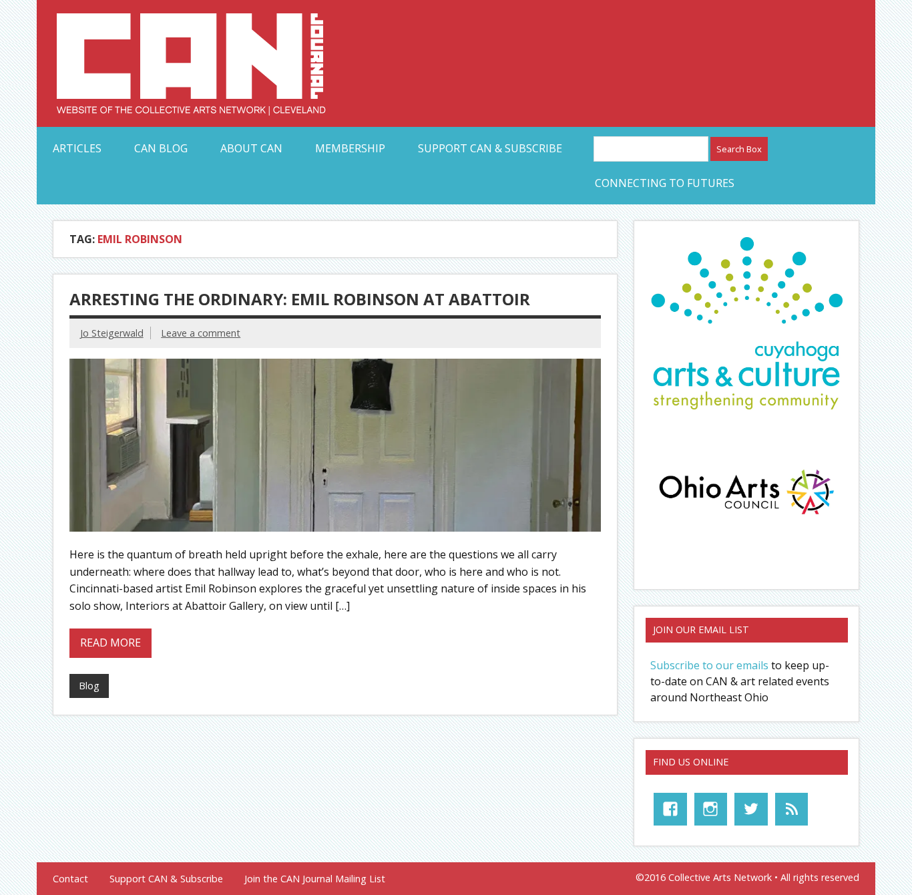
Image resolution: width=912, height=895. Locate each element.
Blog (89, 685)
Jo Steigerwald (112, 333)
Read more (110, 642)
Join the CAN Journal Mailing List (314, 879)
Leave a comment (200, 333)
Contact (70, 879)
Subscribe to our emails (709, 665)
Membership (350, 148)
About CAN (251, 148)
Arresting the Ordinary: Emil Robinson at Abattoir (299, 299)
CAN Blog (161, 148)
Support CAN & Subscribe (490, 148)
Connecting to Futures (664, 183)
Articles (77, 148)
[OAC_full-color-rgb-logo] (746, 517)
